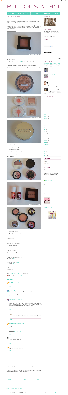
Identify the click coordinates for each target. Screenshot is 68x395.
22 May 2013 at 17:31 (18, 290)
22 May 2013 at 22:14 (20, 323)
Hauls (28, 13)
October (45, 120)
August (45, 146)
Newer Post (10, 379)
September (46, 112)
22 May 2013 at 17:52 (22, 314)
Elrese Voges (11, 299)
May (44, 129)
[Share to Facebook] (26, 273)
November (45, 118)
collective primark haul (52, 74)
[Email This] (23, 273)
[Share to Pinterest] (27, 273)
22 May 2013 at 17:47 (18, 299)
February (45, 135)
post (19, 22)
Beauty (17, 275)
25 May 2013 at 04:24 (20, 347)
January (45, 114)
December (45, 116)
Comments (47, 163)
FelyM (10, 282)
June (44, 127)
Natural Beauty (47, 13)
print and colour (51, 68)
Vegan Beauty (38, 13)
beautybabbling (12, 290)
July (44, 125)
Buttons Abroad (55, 13)
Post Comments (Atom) (27, 383)
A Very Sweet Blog (12, 323)
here (14, 258)
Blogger (56, 392)
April (44, 131)
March (45, 133)
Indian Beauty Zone (12, 347)
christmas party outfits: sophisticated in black (52, 63)
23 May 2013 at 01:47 (17, 331)
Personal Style (11, 13)
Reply (10, 286)
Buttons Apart (33, 6)
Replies (12, 312)
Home (25, 379)
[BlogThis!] (24, 273)
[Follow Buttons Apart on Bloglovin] (48, 46)
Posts (46, 161)
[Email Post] (21, 273)
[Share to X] (25, 273)
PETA (21, 61)
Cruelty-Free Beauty (20, 13)
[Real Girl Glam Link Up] (48, 180)
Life (32, 13)
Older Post (39, 379)
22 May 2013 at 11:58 (15, 282)
